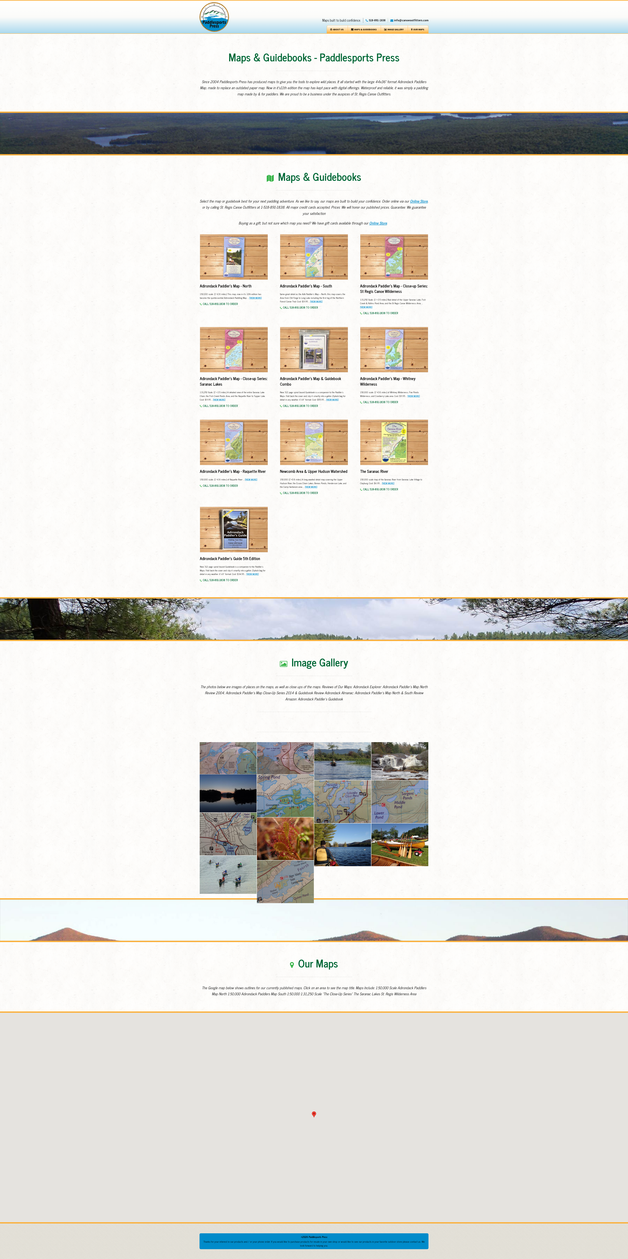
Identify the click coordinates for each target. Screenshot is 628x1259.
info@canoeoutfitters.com (411, 20)
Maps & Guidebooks (365, 29)
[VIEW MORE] (255, 298)
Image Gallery (395, 29)
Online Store (419, 201)
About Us (338, 29)
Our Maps (418, 29)
